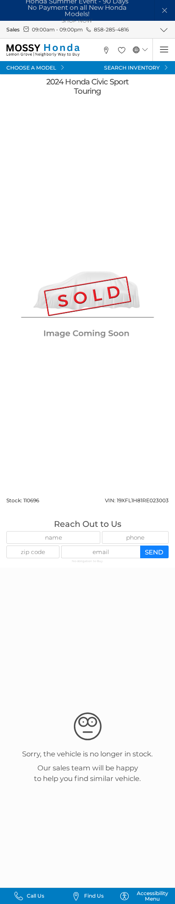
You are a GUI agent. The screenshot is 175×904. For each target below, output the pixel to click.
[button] (165, 10)
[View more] (163, 30)
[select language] (145, 50)
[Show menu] (163, 50)
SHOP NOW (77, 20)
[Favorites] (121, 50)
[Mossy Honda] (42, 50)
